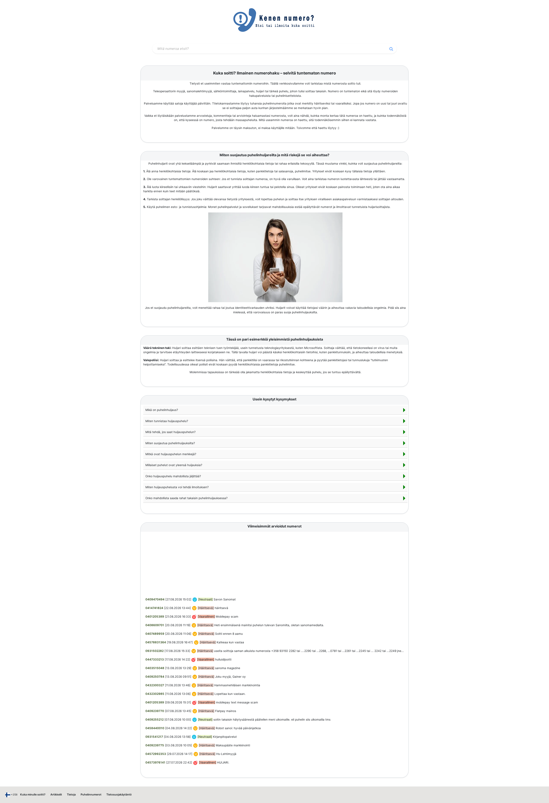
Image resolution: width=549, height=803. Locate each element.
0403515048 (154, 668)
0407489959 (154, 633)
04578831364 (155, 642)
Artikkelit (56, 794)
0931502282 (154, 651)
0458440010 (154, 728)
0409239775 (154, 745)
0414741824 (154, 608)
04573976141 (155, 762)
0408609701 (154, 625)
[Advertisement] (275, 565)
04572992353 (155, 754)
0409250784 (154, 676)
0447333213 (154, 659)
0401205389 (154, 616)
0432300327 (154, 685)
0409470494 (154, 599)
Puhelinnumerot (91, 794)
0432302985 (154, 693)
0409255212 (154, 719)
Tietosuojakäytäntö (119, 794)
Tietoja (71, 794)
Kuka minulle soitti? (32, 794)
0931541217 (154, 736)
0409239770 (154, 711)
